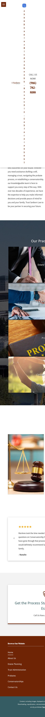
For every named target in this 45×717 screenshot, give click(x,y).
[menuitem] (26, 652)
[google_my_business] (24, 6)
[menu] (3, 4)
